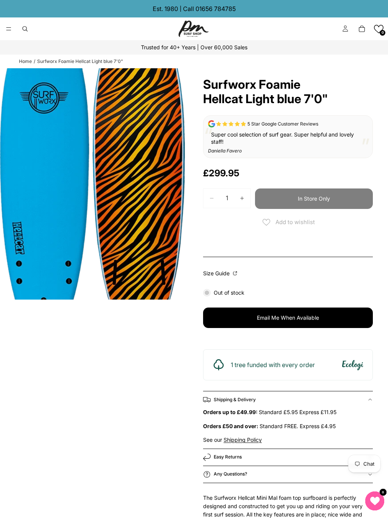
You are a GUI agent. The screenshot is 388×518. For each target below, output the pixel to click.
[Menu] (8, 29)
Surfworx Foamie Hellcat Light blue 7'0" (80, 61)
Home (25, 61)
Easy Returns (228, 457)
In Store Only (314, 198)
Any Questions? (230, 474)
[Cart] (362, 28)
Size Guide (217, 273)
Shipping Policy (243, 439)
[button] (378, 29)
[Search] (25, 28)
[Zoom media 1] (92, 184)
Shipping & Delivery (235, 399)
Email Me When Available (288, 317)
